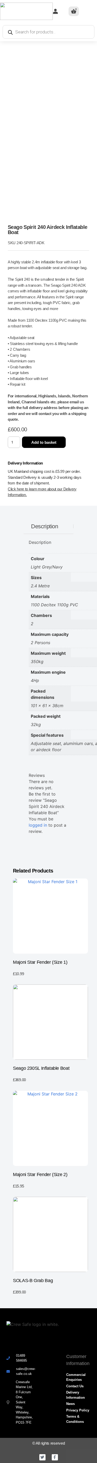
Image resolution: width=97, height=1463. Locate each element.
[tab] (44, 526)
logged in (38, 825)
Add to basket (43, 442)
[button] (91, 11)
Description (44, 526)
